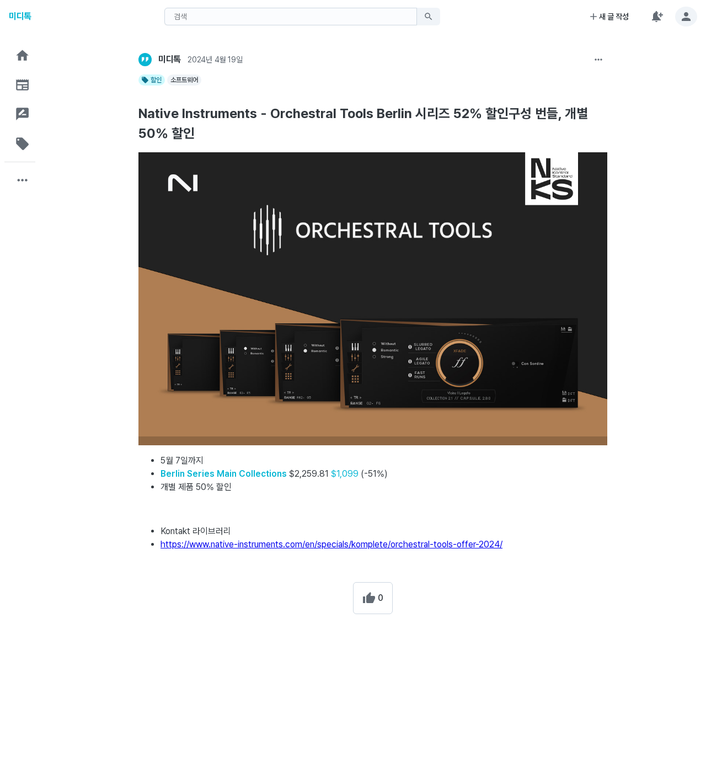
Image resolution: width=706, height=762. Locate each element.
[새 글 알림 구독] (656, 16)
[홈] (22, 55)
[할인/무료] (22, 143)
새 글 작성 (614, 16)
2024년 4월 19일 (215, 59)
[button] (22, 55)
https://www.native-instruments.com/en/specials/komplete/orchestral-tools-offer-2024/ (331, 544)
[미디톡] (145, 59)
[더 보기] (598, 59)
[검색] (428, 16)
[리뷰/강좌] (22, 114)
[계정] (686, 16)
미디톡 (20, 16)
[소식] (22, 84)
